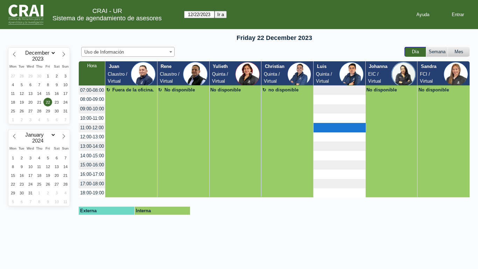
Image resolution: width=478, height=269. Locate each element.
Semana (437, 51)
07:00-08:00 (92, 90)
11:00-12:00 (92, 127)
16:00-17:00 (92, 174)
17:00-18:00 (92, 183)
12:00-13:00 (92, 136)
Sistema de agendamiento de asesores (107, 18)
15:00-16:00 (92, 164)
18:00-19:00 (92, 192)
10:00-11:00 (92, 118)
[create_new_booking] (339, 90)
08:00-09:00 (92, 99)
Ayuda (422, 14)
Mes (459, 51)
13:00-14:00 (92, 146)
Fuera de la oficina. (133, 89)
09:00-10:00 (92, 108)
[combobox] (128, 52)
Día (415, 51)
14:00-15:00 (92, 155)
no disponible (283, 89)
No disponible (179, 89)
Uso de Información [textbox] (104, 52)
